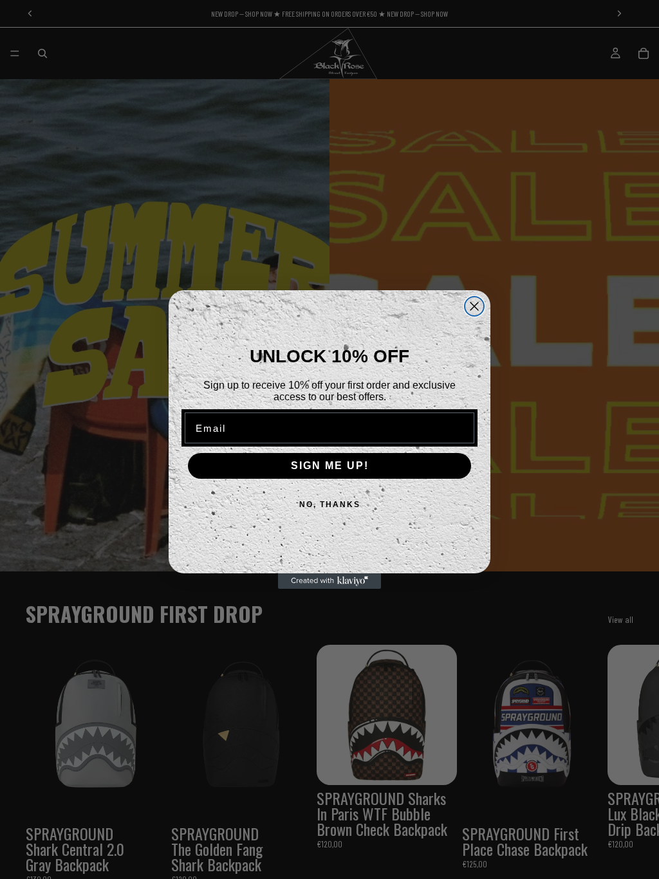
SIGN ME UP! (330, 465)
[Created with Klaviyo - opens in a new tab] (329, 581)
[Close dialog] (474, 306)
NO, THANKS (329, 504)
